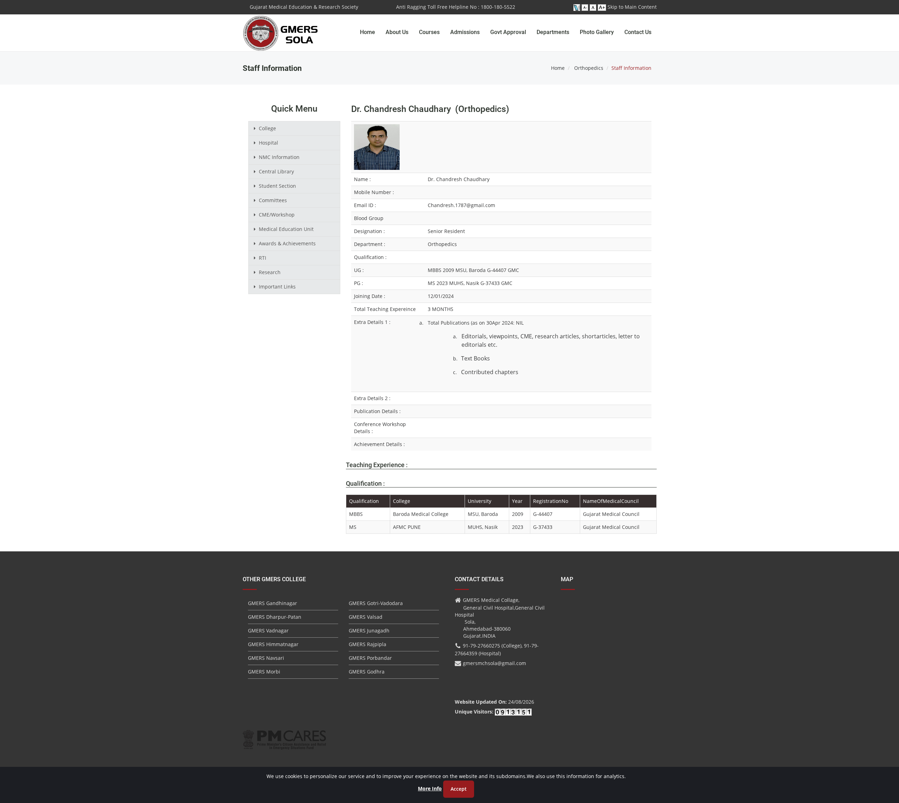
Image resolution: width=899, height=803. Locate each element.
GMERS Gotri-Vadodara (376, 603)
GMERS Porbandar (370, 658)
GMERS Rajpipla (367, 644)
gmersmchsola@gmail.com (494, 663)
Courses (429, 32)
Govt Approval (508, 32)
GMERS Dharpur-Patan (274, 616)
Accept (459, 788)
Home (367, 32)
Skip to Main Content (632, 7)
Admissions (465, 32)
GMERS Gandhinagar (272, 603)
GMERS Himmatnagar (273, 644)
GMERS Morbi (264, 671)
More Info (430, 788)
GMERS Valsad (365, 616)
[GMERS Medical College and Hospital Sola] (280, 26)
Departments (553, 32)
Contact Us (637, 32)
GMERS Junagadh (369, 630)
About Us (397, 32)
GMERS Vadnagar (268, 630)
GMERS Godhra (367, 671)
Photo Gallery (597, 32)
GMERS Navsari (266, 658)
